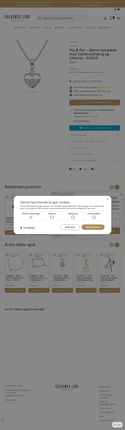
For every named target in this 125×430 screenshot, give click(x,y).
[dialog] (62, 215)
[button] (27, 227)
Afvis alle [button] (70, 227)
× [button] (107, 199)
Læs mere (91, 208)
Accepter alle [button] (93, 227)
